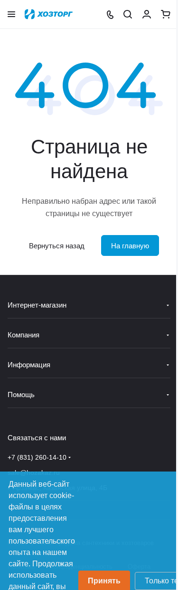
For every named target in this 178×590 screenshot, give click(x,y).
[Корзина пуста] (165, 14)
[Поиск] (127, 14)
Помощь (21, 394)
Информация (29, 365)
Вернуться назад (56, 246)
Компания (23, 335)
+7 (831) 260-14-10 (37, 457)
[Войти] (146, 14)
